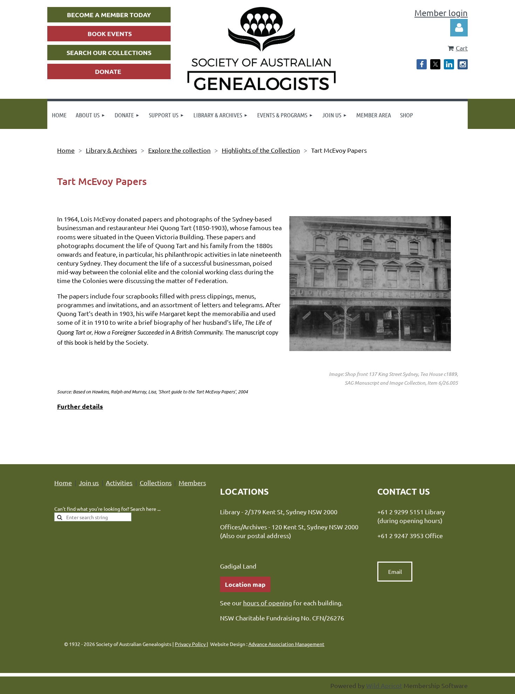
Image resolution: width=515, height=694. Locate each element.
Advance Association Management (286, 644)
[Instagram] (463, 64)
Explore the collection (179, 150)
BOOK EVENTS (110, 33)
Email (395, 571)
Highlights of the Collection (261, 150)
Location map (245, 584)
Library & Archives (111, 150)
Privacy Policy (191, 644)
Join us (89, 482)
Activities (119, 482)
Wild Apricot (384, 685)
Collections (156, 482)
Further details (80, 406)
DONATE (108, 71)
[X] (435, 64)
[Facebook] (422, 64)
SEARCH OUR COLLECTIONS (109, 52)
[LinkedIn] (449, 64)
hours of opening (267, 602)
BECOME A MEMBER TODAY (109, 15)
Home (66, 150)
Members (192, 482)
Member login (441, 13)
